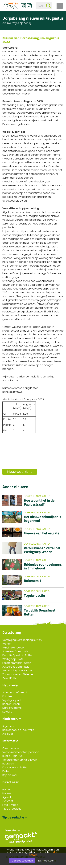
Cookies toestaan (22, 860)
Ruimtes (7, 696)
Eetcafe (7, 711)
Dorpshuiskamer (12, 708)
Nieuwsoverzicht (19, 472)
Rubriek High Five (12, 756)
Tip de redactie (11, 809)
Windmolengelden (13, 647)
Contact (7, 801)
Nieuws (6, 793)
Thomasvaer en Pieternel (17, 674)
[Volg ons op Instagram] (29, 5)
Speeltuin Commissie (15, 651)
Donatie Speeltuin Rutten (17, 655)
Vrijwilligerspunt (11, 700)
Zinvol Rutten (10, 678)
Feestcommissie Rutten (16, 663)
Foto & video (10, 805)
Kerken (6, 771)
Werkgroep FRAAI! (13, 659)
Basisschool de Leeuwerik (18, 730)
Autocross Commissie (15, 667)
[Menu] (59, 6)
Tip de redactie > (14, 817)
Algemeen (8, 726)
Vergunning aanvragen (17, 670)
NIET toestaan (46, 860)
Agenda (7, 797)
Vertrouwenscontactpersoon (20, 752)
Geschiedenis (10, 748)
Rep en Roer (9, 775)
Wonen (6, 644)
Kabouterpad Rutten (15, 767)
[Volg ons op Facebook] (23, 5)
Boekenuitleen (11, 704)
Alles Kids (7, 734)
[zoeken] (48, 5)
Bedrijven (8, 763)
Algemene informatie (15, 692)
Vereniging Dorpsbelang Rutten (22, 640)
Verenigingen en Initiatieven (19, 760)
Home (6, 789)
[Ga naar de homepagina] (10, 5)
